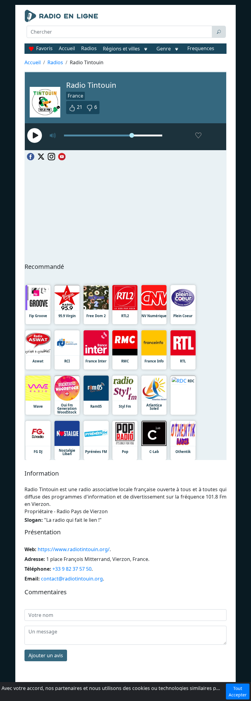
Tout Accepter (238, 691)
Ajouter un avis (45, 655)
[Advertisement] (125, 54)
